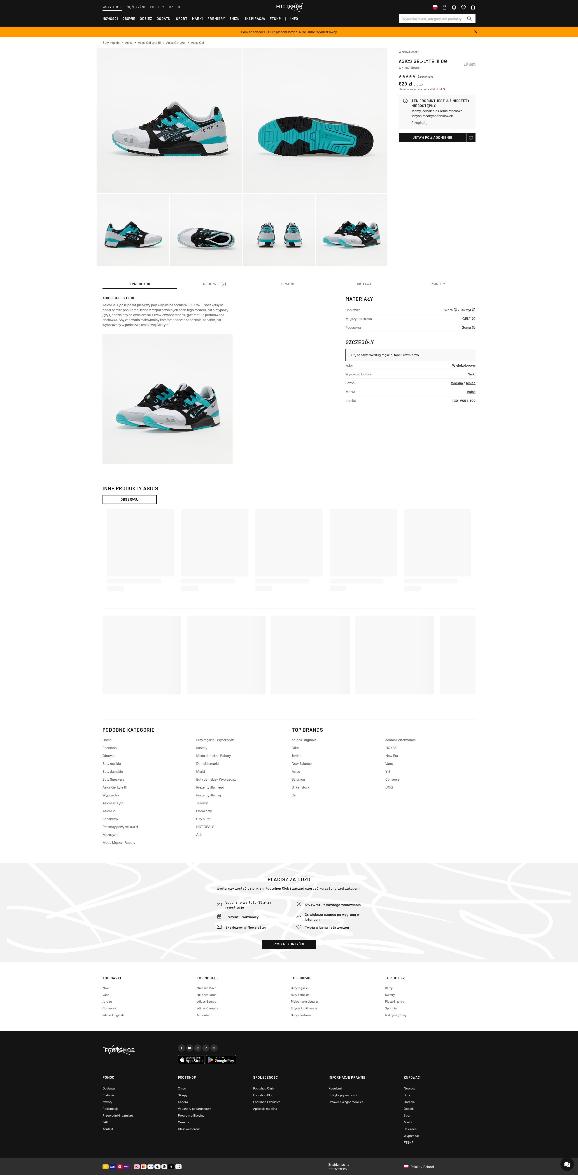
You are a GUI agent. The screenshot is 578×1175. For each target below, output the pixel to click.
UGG (389, 787)
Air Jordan (203, 1015)
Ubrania (409, 1102)
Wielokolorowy (463, 365)
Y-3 (387, 771)
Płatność (109, 1095)
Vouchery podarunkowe (194, 1108)
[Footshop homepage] (289, 6)
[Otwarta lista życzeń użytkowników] (463, 7)
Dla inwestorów (189, 1129)
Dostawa (109, 1088)
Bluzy (389, 988)
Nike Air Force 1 (208, 994)
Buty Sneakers (113, 779)
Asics (471, 391)
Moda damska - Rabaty (213, 755)
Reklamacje (111, 1108)
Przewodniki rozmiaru (118, 1115)
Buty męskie (112, 763)
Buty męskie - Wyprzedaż (215, 740)
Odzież (146, 18)
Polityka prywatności (343, 1095)
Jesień (470, 382)
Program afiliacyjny (191, 1115)
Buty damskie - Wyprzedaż (216, 779)
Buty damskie (113, 771)
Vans (389, 763)
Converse (392, 779)
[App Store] (191, 1059)
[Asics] (469, 64)
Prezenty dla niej (208, 795)
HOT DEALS (205, 826)
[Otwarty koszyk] (473, 7)
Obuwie (128, 18)
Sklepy (182, 1095)
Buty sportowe (301, 1015)
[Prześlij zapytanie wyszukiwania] (469, 18)
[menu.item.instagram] (197, 1048)
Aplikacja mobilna (265, 1108)
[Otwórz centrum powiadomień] (454, 7)
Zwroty (107, 1102)
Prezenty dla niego (210, 787)
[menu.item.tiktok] (206, 1048)
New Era (391, 755)
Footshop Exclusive (266, 1102)
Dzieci (174, 7)
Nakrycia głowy (395, 1015)
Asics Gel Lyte (113, 803)
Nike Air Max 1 (207, 988)
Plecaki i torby (394, 1001)
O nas (182, 1088)
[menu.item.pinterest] (214, 1048)
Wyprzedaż (111, 795)
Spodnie (391, 1008)
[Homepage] (138, 1050)
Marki (197, 18)
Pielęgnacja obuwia (304, 1001)
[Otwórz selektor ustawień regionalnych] (435, 7)
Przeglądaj (419, 122)
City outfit (203, 818)
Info (294, 18)
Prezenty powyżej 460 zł (120, 826)
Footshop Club (277, 888)
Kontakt (108, 1129)
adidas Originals (304, 740)
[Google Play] (221, 1059)
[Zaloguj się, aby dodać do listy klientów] (470, 137)
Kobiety (157, 7)
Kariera (183, 1102)
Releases (410, 1129)
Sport (181, 18)
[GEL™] (473, 318)
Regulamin (336, 1088)
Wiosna (457, 382)
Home (107, 740)
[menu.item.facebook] (181, 1048)
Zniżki (234, 18)
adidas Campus (207, 1008)
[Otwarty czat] (567, 1164)
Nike (295, 747)
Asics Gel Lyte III (118, 298)
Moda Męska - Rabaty (119, 842)
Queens (183, 1122)
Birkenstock (301, 787)
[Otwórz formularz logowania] (444, 7)
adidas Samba (206, 1001)
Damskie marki (207, 763)
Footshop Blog (263, 1095)
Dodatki (163, 18)
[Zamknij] (476, 32)
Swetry (390, 994)
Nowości (110, 18)
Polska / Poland (422, 1166)
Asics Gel (110, 811)
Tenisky (202, 803)
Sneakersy (110, 818)
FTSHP (275, 18)
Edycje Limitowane (304, 1008)
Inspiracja (255, 18)
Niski (471, 374)
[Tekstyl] (473, 310)
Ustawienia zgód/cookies (346, 1102)
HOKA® (390, 747)
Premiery (216, 18)
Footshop (110, 747)
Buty (407, 1095)
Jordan (297, 755)
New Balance (302, 763)
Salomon (298, 779)
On (294, 795)
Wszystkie (112, 7)
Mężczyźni (135, 7)
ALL (199, 834)
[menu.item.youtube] (189, 1048)
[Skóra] (455, 310)
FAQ (105, 1122)
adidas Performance (400, 740)
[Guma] (473, 327)
